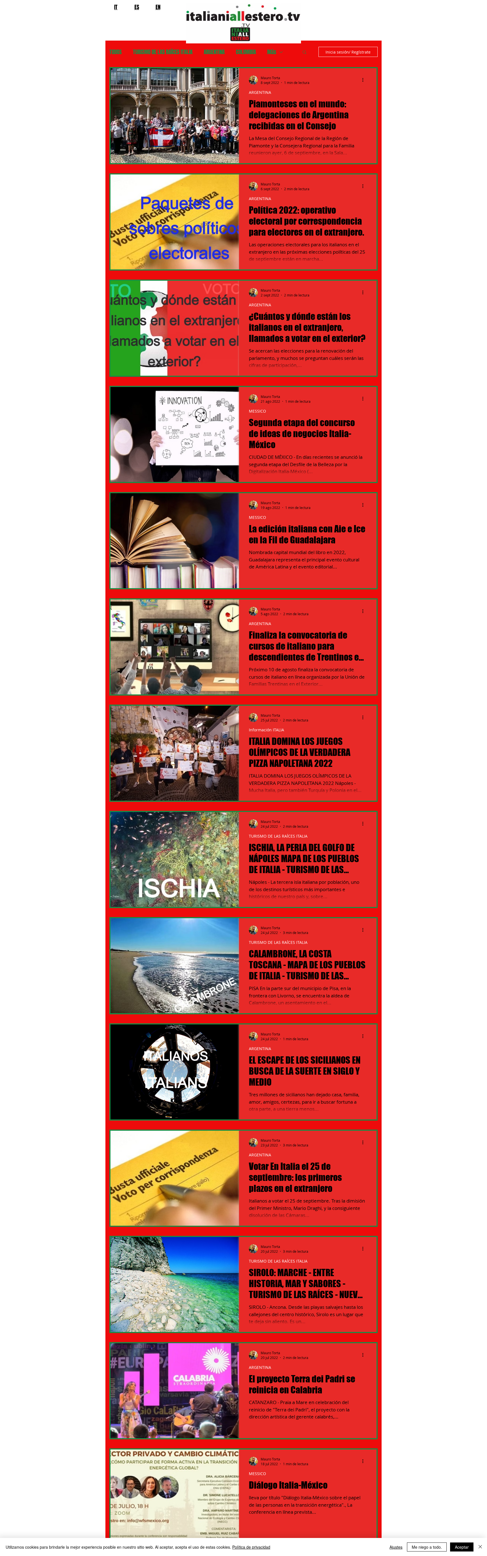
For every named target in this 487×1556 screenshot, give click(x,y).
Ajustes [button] (395, 1547)
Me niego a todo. (427, 1547)
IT (116, 7)
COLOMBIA (246, 52)
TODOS (115, 52)
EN (158, 7)
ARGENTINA (214, 52)
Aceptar (462, 1547)
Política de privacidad (251, 1547)
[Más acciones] (364, 80)
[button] (304, 53)
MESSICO (257, 411)
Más (271, 52)
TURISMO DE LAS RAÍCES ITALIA (162, 52)
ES (136, 7)
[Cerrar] (480, 1546)
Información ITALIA (266, 729)
